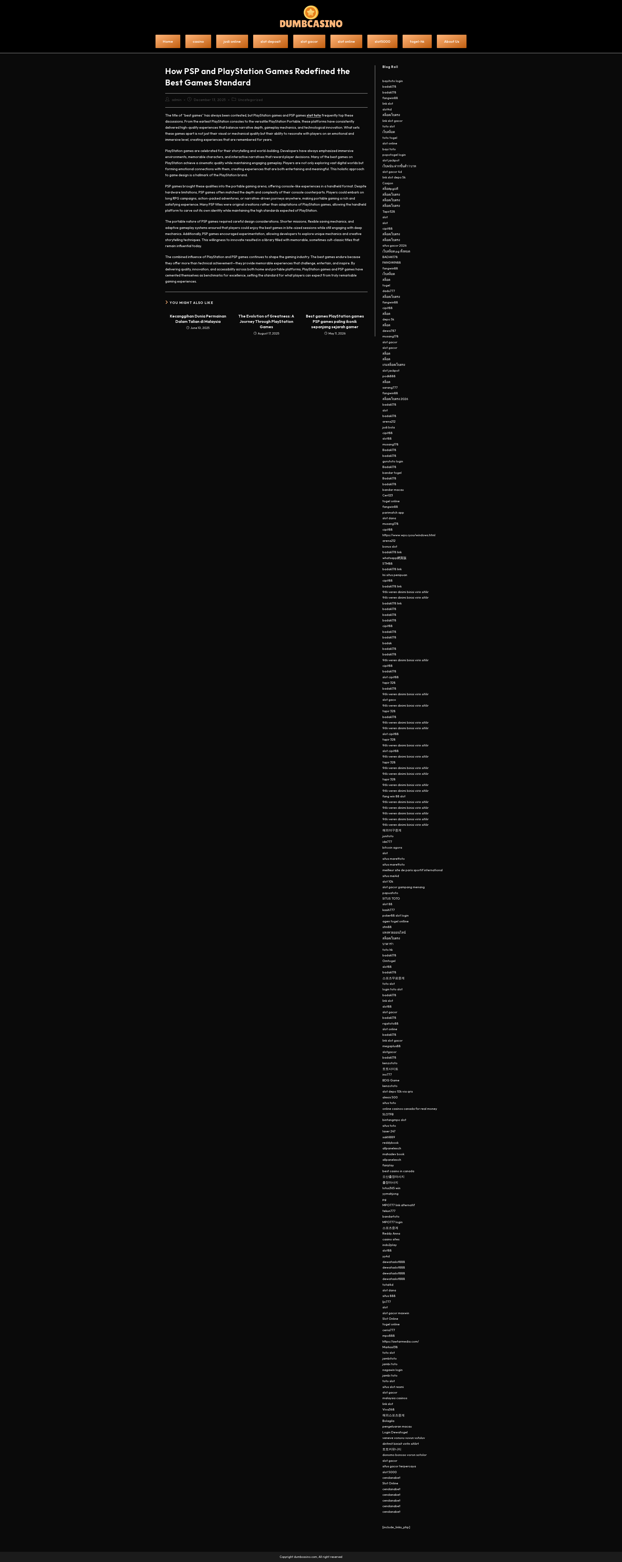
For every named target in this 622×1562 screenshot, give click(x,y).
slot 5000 (389, 1472)
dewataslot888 (393, 1262)
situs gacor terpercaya (399, 1466)
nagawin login (392, 1370)
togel (386, 285)
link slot (387, 103)
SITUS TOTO (391, 898)
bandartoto (390, 1216)
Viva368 (388, 1409)
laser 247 (389, 1131)
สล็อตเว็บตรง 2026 (395, 399)
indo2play (389, 1245)
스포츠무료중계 (393, 978)
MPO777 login (392, 1222)
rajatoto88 (390, 1023)
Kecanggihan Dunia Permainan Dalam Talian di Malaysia (198, 319)
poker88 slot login (395, 915)
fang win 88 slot (394, 796)
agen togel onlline (395, 921)
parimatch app (393, 512)
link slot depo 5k (394, 177)
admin (177, 100)
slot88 (387, 438)
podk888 (389, 376)
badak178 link (392, 552)
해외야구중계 (391, 830)
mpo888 (388, 1335)
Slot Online (390, 1318)
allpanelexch (391, 1148)
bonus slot (389, 546)
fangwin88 (390, 98)
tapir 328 (389, 683)
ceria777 (388, 1330)
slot (385, 217)
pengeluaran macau (397, 1426)
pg (384, 1199)
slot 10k (387, 881)
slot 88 (387, 904)
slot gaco (389, 700)
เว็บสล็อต (388, 132)
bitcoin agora (392, 847)
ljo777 (386, 1301)
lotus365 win (391, 1188)
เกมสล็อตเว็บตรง (393, 365)
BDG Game (390, 1080)
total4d (387, 1284)
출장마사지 (390, 1182)
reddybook (390, 1142)
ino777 (387, 1074)
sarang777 (390, 387)
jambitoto (389, 1358)
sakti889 (388, 1137)
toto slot (388, 126)
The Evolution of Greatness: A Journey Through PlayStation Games (266, 321)
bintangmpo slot (394, 1120)
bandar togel (392, 473)
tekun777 (389, 1211)
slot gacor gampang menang (403, 887)
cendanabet (391, 1477)
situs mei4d (390, 876)
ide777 (387, 842)
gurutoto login (392, 461)
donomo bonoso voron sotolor (404, 1455)
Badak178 (389, 450)
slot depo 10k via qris (397, 1091)
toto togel (389, 138)
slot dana (389, 518)
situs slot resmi (393, 1387)
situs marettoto (393, 858)
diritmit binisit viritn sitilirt (400, 1443)
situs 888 (389, 1296)
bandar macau (393, 490)
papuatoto (390, 893)
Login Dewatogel (395, 1432)
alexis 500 (390, 1097)
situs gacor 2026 (394, 245)
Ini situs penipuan (394, 575)
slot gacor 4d (392, 172)
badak (387, 643)
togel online (391, 501)
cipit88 (387, 228)
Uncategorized (250, 100)
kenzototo (389, 1063)
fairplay (388, 1165)
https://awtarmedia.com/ (400, 1341)
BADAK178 (390, 257)
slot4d (387, 109)
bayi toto (389, 149)
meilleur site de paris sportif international (412, 870)
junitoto (388, 836)
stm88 (387, 927)
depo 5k (388, 319)
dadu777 (388, 291)
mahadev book (393, 1154)
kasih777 (388, 910)
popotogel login (394, 155)
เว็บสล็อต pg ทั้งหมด (396, 251)
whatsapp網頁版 (394, 558)
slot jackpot (390, 160)
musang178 (390, 336)
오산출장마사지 (393, 1176)
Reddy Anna (391, 1233)
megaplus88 (391, 1046)
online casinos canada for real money (409, 1109)
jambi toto (389, 1364)
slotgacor (389, 1052)
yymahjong (390, 1193)
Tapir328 (388, 211)
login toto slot (392, 989)
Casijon (387, 183)
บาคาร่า (387, 944)
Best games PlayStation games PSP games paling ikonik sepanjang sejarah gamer (335, 321)
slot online (389, 143)
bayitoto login (392, 81)
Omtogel (389, 961)
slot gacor (389, 342)
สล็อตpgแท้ (390, 189)
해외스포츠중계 (393, 1415)
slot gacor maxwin (395, 1313)
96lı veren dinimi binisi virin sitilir (405, 592)
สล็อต (386, 280)
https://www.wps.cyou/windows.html (408, 535)
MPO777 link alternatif (398, 1205)
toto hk (387, 950)
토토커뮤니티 (391, 1449)
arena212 (389, 421)
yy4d (386, 1256)
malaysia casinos (394, 1398)
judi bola (388, 427)
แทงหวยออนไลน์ (394, 932)
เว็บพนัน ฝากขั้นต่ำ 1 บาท (399, 166)
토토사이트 (390, 1069)
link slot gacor (392, 121)
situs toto (389, 1103)
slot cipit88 (390, 677)
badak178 (389, 86)
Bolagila (388, 1421)
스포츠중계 (390, 1228)
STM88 (387, 563)
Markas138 (390, 1347)
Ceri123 (387, 495)
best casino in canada (398, 1171)
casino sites (390, 1239)
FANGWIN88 (391, 262)
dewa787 (389, 331)
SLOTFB (388, 1114)
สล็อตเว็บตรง (391, 115)
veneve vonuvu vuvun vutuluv (403, 1438)
